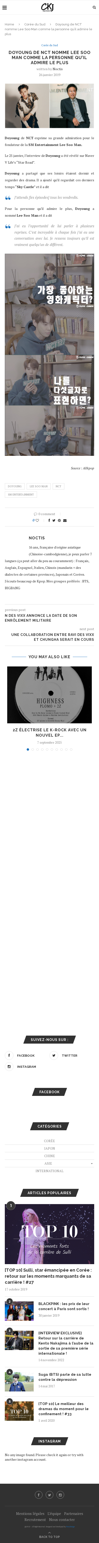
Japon (49, 1148)
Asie (48, 1163)
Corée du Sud (34, 24)
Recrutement (35, 1519)
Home (9, 24)
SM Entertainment (21, 494)
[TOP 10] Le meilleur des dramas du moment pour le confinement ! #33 (63, 1409)
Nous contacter (62, 1519)
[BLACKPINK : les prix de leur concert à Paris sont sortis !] (19, 1311)
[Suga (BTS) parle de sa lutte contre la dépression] (19, 1381)
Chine (49, 1155)
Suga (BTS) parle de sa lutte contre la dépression (64, 1377)
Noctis (58, 69)
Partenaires (73, 1513)
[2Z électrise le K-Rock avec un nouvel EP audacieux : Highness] (49, 694)
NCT (58, 486)
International (49, 1171)
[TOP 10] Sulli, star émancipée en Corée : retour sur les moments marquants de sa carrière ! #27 (48, 1276)
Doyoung (15, 486)
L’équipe (54, 1513)
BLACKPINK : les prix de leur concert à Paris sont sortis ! (63, 1306)
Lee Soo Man (39, 486)
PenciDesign (70, 1527)
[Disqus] (49, 819)
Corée (49, 1140)
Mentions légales (30, 1513)
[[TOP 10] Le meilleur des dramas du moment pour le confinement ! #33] (19, 1411)
